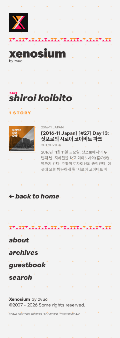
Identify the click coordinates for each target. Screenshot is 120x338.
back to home (36, 196)
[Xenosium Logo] (18, 22)
